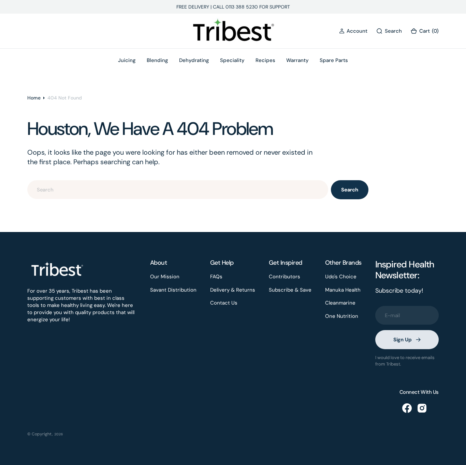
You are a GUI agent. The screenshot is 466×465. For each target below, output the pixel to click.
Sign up (402, 339)
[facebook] (406, 408)
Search (349, 189)
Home (34, 98)
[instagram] (421, 408)
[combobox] (177, 189)
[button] (353, 31)
